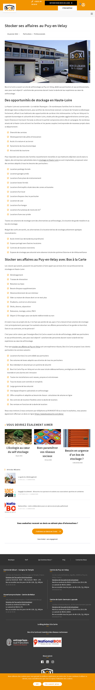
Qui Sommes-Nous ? (45, 560)
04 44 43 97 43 (57, 590)
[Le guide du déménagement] (10, 478)
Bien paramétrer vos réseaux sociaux (47, 452)
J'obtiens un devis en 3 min (46, 531)
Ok (37, 684)
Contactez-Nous (81, 560)
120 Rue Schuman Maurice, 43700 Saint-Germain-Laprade (71, 604)
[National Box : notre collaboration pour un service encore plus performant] (10, 507)
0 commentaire (31, 479)
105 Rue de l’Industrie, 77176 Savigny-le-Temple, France (25, 575)
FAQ (63, 560)
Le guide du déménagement (27, 477)
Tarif (26, 560)
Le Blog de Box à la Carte (47, 624)
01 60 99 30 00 (10, 585)
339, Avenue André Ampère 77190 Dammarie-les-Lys (24, 600)
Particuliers (27, 34)
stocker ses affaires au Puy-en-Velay (26, 346)
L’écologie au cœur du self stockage (18, 450)
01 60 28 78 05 (10, 612)
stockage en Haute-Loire (49, 160)
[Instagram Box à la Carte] (52, 662)
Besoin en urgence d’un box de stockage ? (77, 455)
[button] (61, 3)
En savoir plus (52, 684)
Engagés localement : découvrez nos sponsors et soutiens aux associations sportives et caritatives (51, 492)
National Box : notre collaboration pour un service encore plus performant (43, 506)
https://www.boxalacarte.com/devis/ (49, 414)
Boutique (11, 560)
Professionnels (39, 34)
